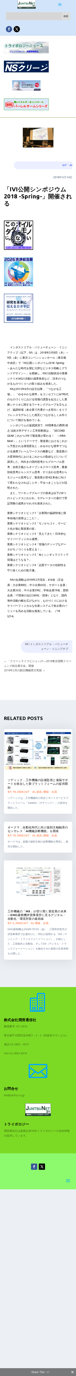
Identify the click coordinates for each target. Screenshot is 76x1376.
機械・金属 (50, 791)
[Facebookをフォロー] (9, 29)
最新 (39, 791)
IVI (26, 644)
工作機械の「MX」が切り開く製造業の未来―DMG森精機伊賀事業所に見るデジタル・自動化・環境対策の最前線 (37, 915)
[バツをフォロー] (17, 29)
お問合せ (11, 1088)
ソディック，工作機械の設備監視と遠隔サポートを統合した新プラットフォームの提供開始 (38, 783)
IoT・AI (67, 165)
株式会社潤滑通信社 (20, 1019)
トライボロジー (16, 1124)
